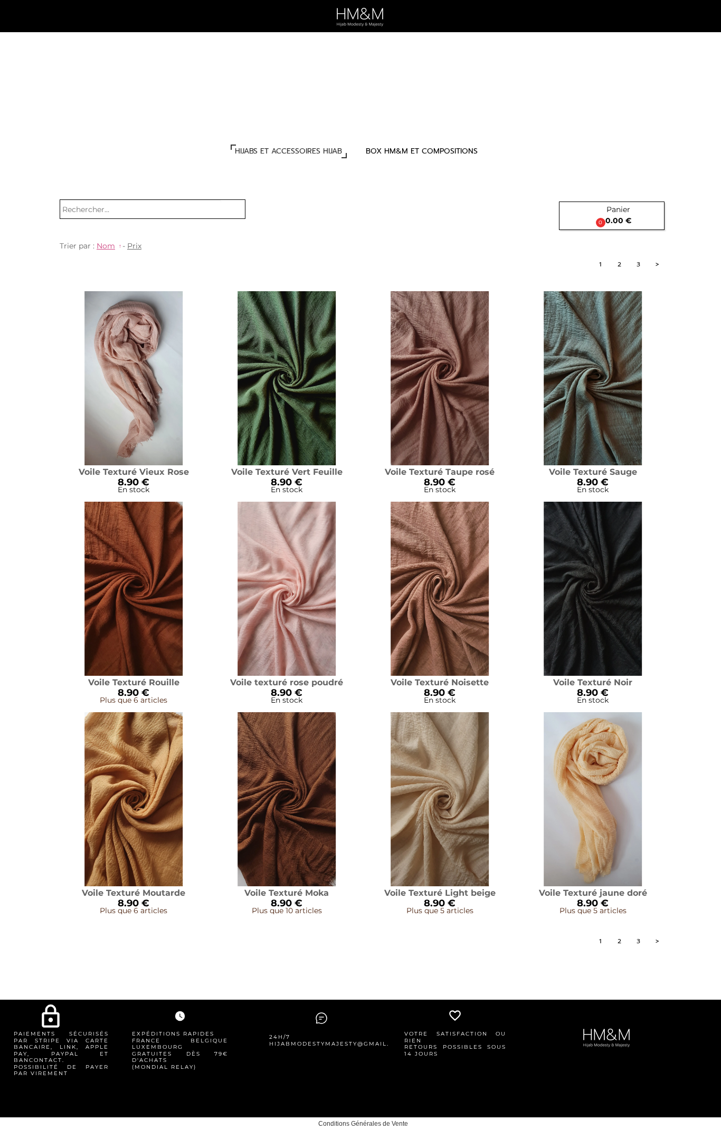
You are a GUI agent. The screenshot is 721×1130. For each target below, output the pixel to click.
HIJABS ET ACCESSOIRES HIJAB (288, 151)
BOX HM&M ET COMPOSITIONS (422, 151)
